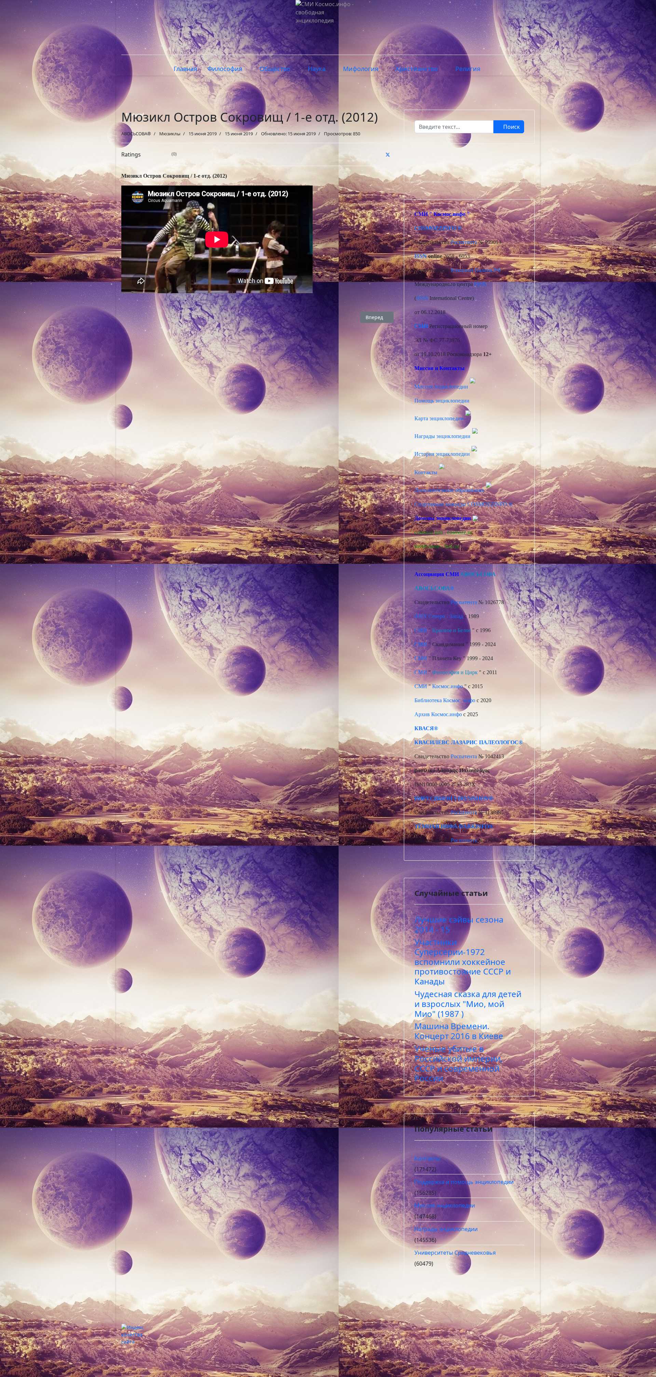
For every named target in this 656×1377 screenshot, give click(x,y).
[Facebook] (355, 154)
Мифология (360, 69)
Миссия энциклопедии (441, 387)
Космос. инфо (459, 700)
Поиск (511, 127)
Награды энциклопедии (442, 436)
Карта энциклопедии (439, 418)
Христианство (417, 69)
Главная (185, 69)
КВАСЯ (424, 728)
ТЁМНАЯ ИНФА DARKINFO (451, 826)
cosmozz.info (428, 532)
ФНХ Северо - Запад (438, 616)
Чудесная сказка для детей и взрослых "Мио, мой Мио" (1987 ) (467, 1003)
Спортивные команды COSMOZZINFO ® (463, 504)
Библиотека (428, 700)
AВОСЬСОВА (478, 574)
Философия (224, 69)
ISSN (420, 256)
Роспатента (464, 242)
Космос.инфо (449, 214)
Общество (275, 69)
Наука (317, 69)
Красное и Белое (451, 630)
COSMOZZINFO (435, 228)
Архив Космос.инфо (438, 714)
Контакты (425, 472)
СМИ (420, 630)
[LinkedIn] (371, 154)
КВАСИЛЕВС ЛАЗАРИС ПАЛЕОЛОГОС (466, 742)
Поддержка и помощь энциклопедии (464, 1182)
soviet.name (427, 546)
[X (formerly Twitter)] (388, 154)
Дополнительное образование (449, 490)
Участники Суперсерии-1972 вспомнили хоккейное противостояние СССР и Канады (462, 961)
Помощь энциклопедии (441, 401)
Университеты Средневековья (455, 1252)
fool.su (451, 546)
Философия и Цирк (455, 672)
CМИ (421, 214)
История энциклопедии (442, 454)
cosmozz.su (459, 532)
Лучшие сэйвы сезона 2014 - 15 (458, 924)
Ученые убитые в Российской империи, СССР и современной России (458, 1063)
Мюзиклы (169, 134)
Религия (467, 69)
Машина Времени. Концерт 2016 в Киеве (458, 1030)
